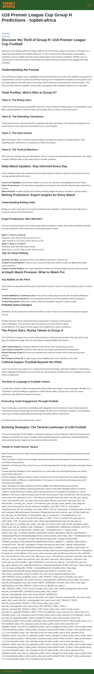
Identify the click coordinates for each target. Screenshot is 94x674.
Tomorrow (6, 36)
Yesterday (6, 33)
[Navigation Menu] (89, 5)
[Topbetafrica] (8, 5)
